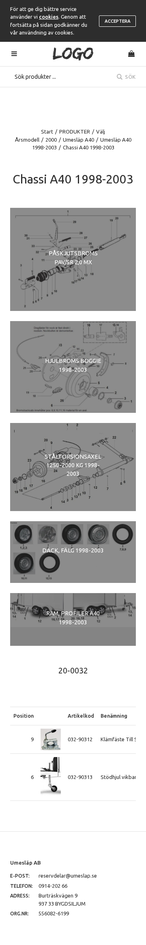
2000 (51, 139)
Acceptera (118, 21)
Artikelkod (81, 715)
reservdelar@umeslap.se (68, 875)
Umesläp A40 (78, 139)
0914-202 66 (53, 886)
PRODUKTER (74, 131)
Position (23, 715)
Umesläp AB (25, 862)
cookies (48, 16)
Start (47, 131)
